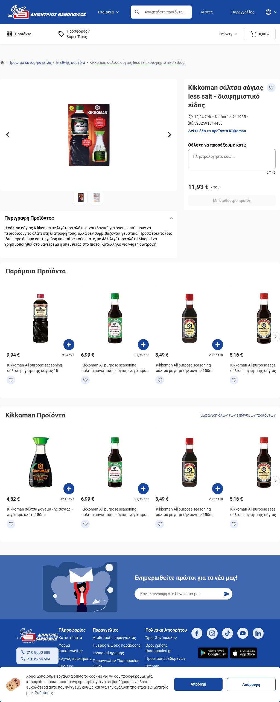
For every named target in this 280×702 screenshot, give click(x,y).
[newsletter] (226, 594)
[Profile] (271, 12)
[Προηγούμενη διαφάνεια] (7, 134)
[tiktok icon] (227, 633)
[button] (137, 12)
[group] (88, 134)
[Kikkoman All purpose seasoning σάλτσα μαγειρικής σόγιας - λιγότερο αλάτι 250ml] (143, 344)
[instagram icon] (212, 633)
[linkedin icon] (258, 633)
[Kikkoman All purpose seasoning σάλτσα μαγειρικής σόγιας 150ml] (217, 344)
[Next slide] (275, 336)
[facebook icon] (196, 633)
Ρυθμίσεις (44, 692)
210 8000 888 (38, 652)
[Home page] (2, 62)
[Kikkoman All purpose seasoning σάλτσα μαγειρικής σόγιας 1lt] (68, 344)
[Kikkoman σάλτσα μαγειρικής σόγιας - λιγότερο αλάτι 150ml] (68, 488)
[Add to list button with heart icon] (11, 380)
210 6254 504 (38, 659)
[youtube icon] (242, 633)
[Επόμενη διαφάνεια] (169, 134)
